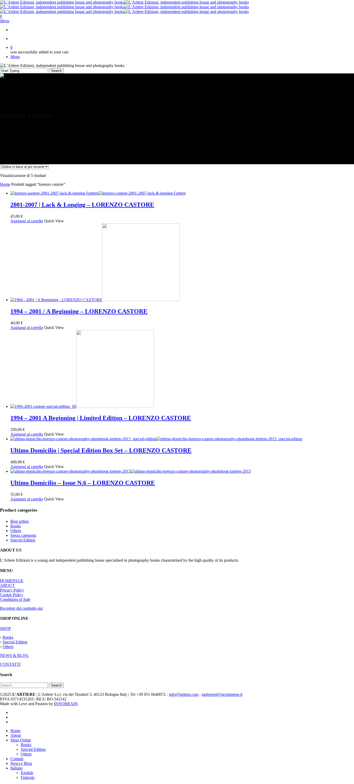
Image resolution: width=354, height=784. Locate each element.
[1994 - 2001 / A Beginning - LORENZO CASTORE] (95, 300)
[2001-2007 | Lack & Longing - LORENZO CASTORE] (98, 193)
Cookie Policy (11, 595)
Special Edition (22, 540)
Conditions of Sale (15, 599)
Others (15, 530)
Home (5, 184)
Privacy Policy (12, 590)
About (15, 735)
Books (15, 526)
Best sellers (19, 521)
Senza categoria (23, 535)
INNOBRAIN (66, 704)
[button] (4, 21)
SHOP (5, 628)
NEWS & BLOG (14, 655)
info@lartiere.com (184, 694)
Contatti (16, 759)
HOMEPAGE (11, 581)
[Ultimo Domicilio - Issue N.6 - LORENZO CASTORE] (130, 471)
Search (56, 71)
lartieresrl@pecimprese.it (222, 694)
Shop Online (20, 740)
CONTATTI (10, 664)
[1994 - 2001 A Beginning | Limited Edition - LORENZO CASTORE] (82, 406)
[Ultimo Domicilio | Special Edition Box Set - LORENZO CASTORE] (156, 439)
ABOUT (7, 585)
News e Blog (21, 763)
